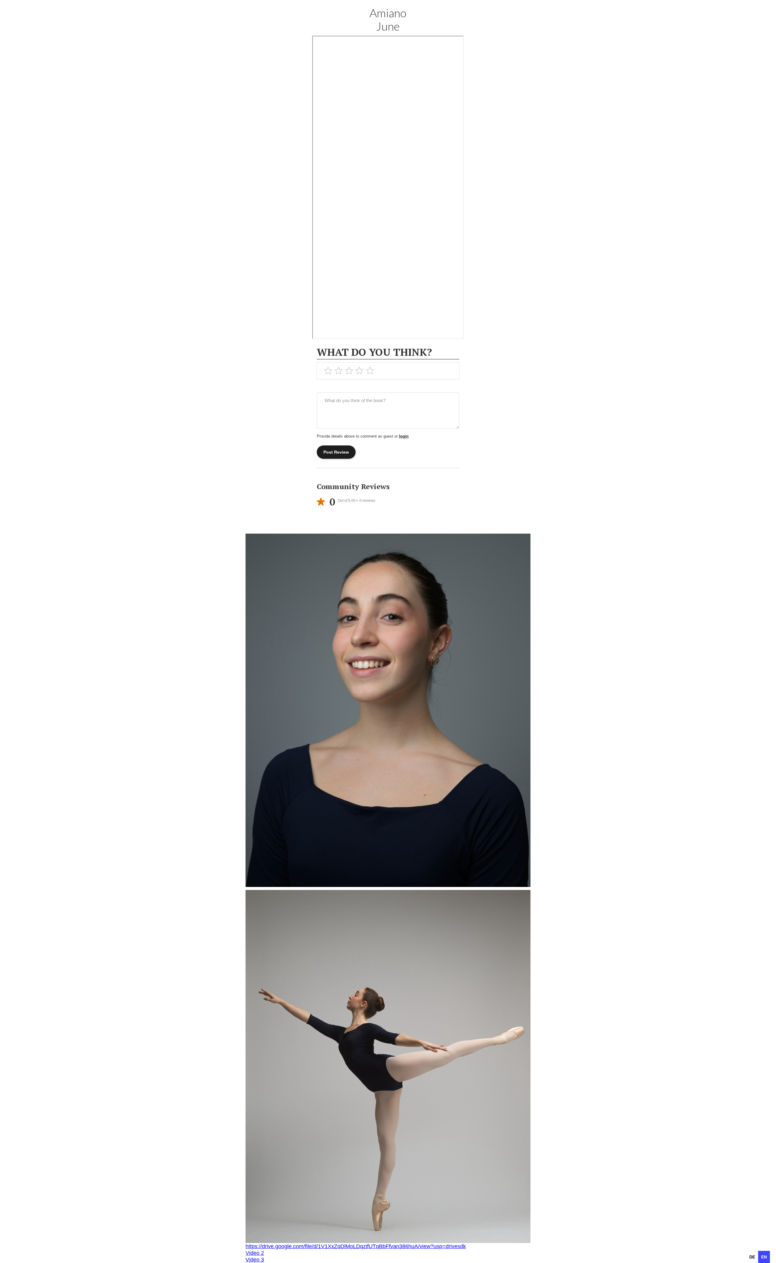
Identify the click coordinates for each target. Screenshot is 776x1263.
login (404, 436)
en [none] (764, 1257)
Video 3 (255, 1260)
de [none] (752, 1257)
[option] (752, 1257)
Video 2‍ (255, 1253)
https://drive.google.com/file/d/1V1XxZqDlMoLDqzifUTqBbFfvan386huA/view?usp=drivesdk (356, 1246)
